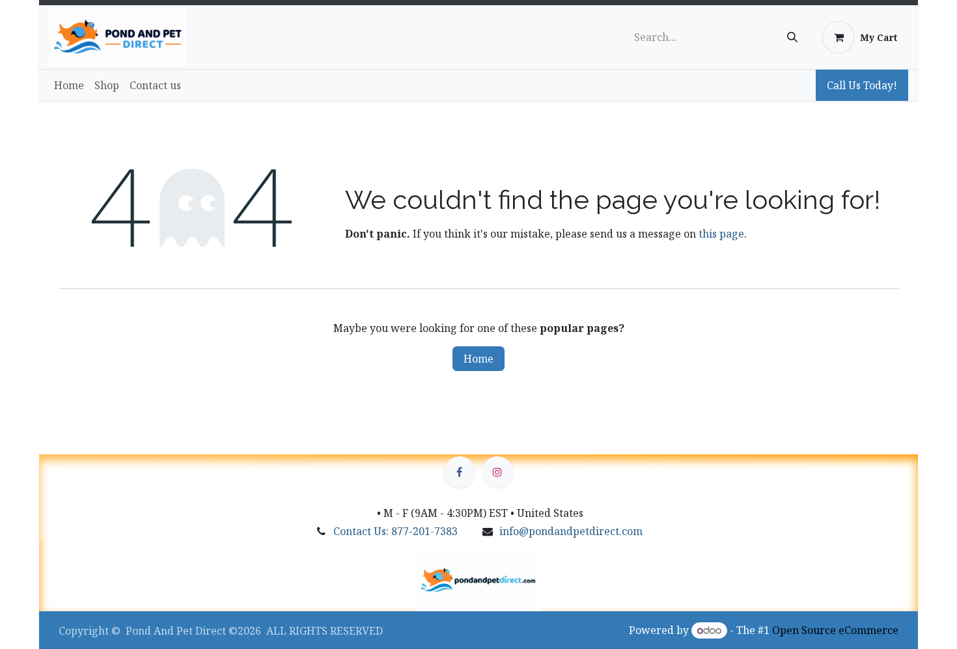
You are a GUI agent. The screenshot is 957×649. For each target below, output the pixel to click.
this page (721, 234)
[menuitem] (69, 85)
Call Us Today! (862, 85)
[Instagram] (497, 472)
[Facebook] (459, 472)
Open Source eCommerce (835, 630)
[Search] (792, 37)
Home (478, 359)
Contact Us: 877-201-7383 (395, 531)
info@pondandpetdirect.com (571, 531)
